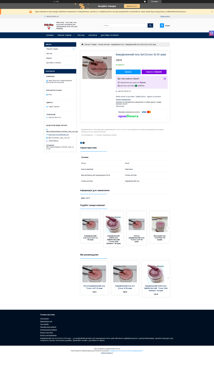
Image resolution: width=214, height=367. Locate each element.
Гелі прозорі (44, 318)
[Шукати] (150, 25)
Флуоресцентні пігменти (48, 330)
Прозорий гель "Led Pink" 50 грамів (160, 238)
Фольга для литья (46, 332)
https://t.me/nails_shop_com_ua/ (59, 138)
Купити (128, 72)
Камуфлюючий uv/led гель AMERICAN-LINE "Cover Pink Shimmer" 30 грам (156, 288)
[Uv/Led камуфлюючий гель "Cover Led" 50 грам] (137, 222)
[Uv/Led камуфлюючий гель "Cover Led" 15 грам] (94, 272)
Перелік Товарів (64, 35)
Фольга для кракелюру (48, 335)
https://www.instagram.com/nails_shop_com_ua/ (62, 131)
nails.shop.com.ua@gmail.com (58, 134)
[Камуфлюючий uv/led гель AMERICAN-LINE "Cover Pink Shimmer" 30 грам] (156, 272)
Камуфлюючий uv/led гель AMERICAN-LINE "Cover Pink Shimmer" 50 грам (113, 239)
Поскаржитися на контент (117, 351)
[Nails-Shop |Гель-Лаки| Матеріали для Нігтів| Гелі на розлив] (49, 29)
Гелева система (104, 44)
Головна (50, 35)
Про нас (81, 35)
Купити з (150, 72)
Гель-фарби (44, 324)
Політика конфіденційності (134, 351)
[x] (83, 143)
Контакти (93, 35)
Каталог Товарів (91, 44)
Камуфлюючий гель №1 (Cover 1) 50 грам (90, 238)
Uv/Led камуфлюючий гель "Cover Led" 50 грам (137, 238)
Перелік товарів (52, 49)
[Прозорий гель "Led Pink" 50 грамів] (160, 222)
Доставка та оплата (110, 35)
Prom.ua (117, 349)
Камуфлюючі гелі (117, 44)
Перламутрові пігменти (48, 327)
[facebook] (81, 143)
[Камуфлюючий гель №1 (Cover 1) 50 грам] (90, 222)
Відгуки (49, 58)
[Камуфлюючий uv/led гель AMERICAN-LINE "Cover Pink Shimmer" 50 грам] (114, 222)
